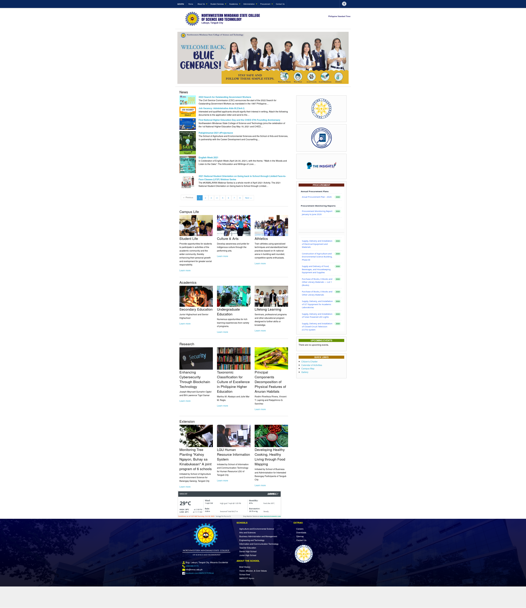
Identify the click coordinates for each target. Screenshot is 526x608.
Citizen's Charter (309, 361)
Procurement (265, 4)
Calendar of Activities (311, 365)
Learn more (185, 270)
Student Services (217, 4)
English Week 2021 (208, 157)
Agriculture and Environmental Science (256, 528)
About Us (201, 4)
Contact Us (280, 4)
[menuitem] (181, 4)
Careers (300, 528)
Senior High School (247, 551)
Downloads (301, 532)
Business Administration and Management (258, 536)
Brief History (244, 566)
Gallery (304, 372)
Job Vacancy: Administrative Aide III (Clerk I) (221, 108)
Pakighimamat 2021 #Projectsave (216, 132)
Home (190, 4)
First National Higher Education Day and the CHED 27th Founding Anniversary (239, 119)
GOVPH (180, 4)
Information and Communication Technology (259, 543)
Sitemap (300, 536)
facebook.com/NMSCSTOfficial (200, 573)
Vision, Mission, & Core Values (253, 570)
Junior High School (247, 555)
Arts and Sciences (247, 532)
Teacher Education (247, 547)
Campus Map (307, 368)
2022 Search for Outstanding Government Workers (225, 97)
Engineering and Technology (252, 540)
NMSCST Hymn (246, 578)
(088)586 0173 (192, 565)
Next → (248, 197)
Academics (233, 4)
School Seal (244, 574)
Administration (249, 4)
